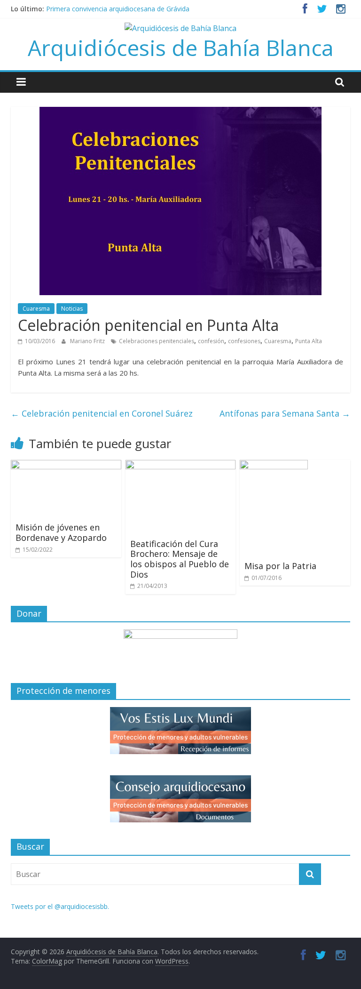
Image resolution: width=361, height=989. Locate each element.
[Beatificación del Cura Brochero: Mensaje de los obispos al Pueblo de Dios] (181, 465)
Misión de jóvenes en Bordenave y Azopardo (61, 532)
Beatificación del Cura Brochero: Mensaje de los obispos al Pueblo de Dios (179, 559)
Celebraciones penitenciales (156, 341)
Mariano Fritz (88, 341)
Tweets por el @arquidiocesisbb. (60, 906)
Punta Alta (308, 341)
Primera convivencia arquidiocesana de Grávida (117, 8)
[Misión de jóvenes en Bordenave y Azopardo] (66, 465)
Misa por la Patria (280, 565)
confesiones (244, 341)
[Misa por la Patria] (274, 465)
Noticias (72, 309)
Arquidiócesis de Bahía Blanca (181, 47)
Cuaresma (36, 309)
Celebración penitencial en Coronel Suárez (102, 413)
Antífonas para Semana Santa (285, 413)
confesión (211, 341)
